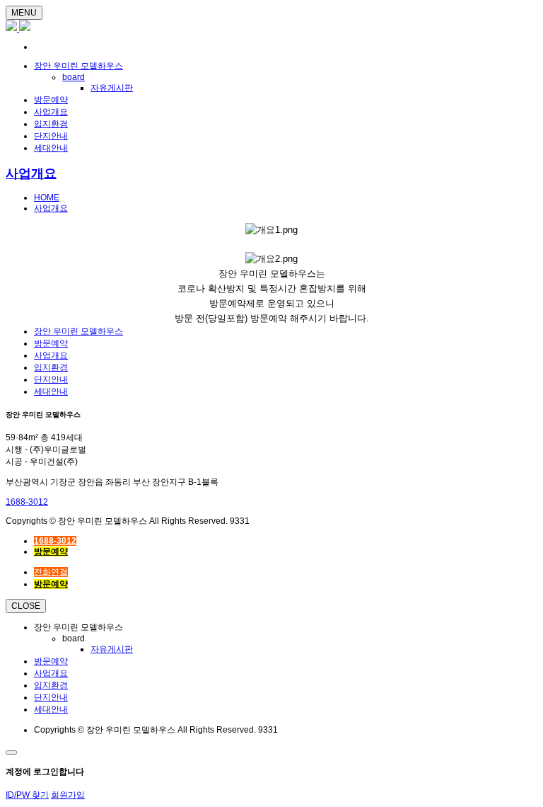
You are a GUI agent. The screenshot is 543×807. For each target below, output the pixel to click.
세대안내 (51, 148)
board (73, 77)
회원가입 (68, 795)
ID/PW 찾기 (27, 795)
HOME (46, 197)
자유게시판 (111, 88)
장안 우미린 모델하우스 (78, 66)
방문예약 (51, 100)
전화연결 (51, 572)
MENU (24, 13)
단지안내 (51, 136)
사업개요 (51, 112)
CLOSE (25, 606)
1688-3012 (27, 502)
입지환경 (51, 124)
